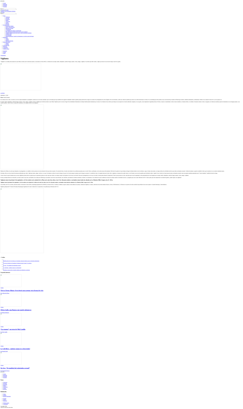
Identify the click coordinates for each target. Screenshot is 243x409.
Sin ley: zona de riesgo (10, 27)
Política (7, 20)
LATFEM (2, 93)
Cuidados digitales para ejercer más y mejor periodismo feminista (18, 32)
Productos (5, 46)
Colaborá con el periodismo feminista (8, 11)
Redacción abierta (6, 42)
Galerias (7, 39)
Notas (4, 15)
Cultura (7, 22)
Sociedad (7, 18)
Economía (8, 19)
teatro (4, 55)
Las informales (8, 35)
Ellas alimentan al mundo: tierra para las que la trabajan (17, 31)
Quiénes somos (6, 48)
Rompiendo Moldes (9, 26)
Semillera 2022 (9, 34)
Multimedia (5, 37)
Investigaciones (6, 24)
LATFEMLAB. (6, 45)
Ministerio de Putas (9, 28)
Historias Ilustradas (9, 40)
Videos (7, 38)
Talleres (7, 43)
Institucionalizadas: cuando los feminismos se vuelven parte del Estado (20, 36)
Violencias (8, 17)
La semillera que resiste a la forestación (13, 30)
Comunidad (5, 47)
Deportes (7, 23)
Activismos (8, 21)
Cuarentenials (8, 29)
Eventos (7, 44)
